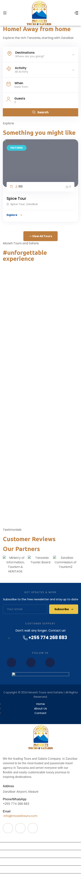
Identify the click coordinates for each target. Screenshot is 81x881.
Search (43, 112)
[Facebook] (11, 662)
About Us (8, 869)
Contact (8, 877)
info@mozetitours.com (20, 816)
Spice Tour (16, 198)
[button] (40, 576)
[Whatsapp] (50, 662)
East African (10, 861)
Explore (12, 215)
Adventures (10, 854)
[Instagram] (31, 662)
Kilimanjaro (10, 846)
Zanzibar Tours (12, 838)
